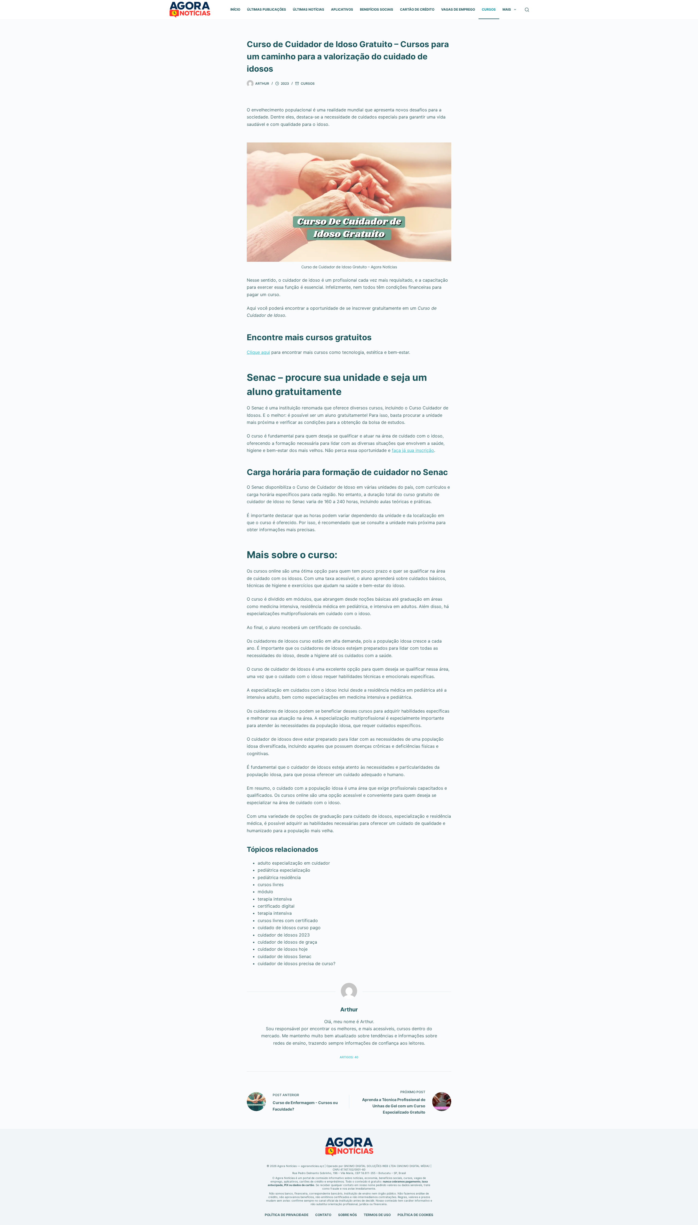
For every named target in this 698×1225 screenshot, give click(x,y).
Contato (323, 1215)
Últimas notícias (308, 9)
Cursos (489, 9)
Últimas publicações (266, 9)
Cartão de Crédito (417, 9)
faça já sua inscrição (413, 450)
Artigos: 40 (349, 1057)
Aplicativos (342, 9)
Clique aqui (258, 352)
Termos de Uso (377, 1215)
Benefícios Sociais (376, 9)
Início (235, 9)
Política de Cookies (415, 1215)
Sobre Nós (347, 1215)
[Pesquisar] (527, 10)
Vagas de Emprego (458, 9)
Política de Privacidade (286, 1215)
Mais (507, 9)
